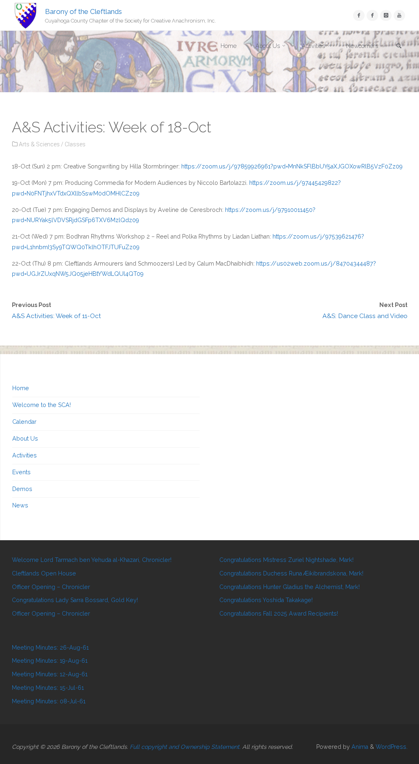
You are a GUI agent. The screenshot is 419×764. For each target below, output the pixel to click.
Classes (75, 144)
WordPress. (392, 747)
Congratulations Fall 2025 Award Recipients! (278, 613)
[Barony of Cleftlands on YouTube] (399, 15)
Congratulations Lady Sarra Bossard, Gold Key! (75, 600)
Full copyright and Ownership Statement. (185, 747)
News (20, 505)
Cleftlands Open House (44, 573)
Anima (359, 747)
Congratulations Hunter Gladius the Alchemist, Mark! (289, 587)
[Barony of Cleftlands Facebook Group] (372, 15)
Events (21, 472)
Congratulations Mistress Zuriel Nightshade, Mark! (286, 560)
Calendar (24, 421)
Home (20, 388)
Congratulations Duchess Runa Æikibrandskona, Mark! (291, 573)
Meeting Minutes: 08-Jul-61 (49, 701)
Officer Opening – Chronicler (51, 587)
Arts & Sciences (39, 144)
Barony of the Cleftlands (83, 11)
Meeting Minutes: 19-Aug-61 (50, 660)
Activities (24, 455)
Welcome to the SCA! (41, 405)
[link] (399, 46)
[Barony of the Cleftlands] (26, 15)
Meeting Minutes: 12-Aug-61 (50, 674)
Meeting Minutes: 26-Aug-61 (50, 647)
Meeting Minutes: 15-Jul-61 (48, 687)
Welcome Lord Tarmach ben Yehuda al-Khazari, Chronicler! (91, 560)
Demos (22, 489)
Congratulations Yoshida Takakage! (266, 600)
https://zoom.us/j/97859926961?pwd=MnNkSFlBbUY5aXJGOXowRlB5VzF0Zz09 (292, 166)
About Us (25, 438)
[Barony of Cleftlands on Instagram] (385, 15)
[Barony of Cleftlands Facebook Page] (358, 15)
